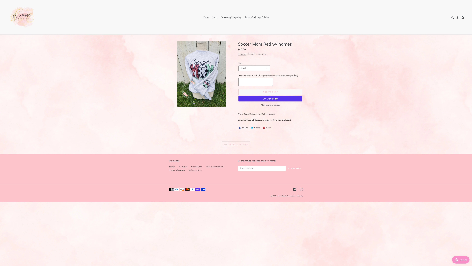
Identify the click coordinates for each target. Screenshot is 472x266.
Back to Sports (238, 144)
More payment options (270, 105)
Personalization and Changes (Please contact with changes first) (268, 75)
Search (172, 166)
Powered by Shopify (295, 196)
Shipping (242, 54)
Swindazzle (282, 196)
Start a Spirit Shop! (214, 166)
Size (240, 63)
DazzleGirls (196, 166)
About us (183, 166)
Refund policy (195, 170)
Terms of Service (177, 170)
